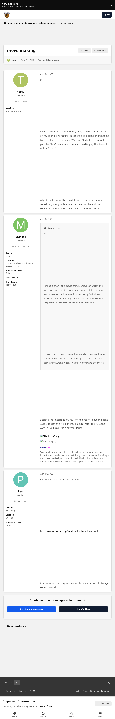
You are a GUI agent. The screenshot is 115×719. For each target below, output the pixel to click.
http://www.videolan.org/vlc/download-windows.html (69, 531)
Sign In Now (83, 609)
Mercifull (21, 236)
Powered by (97, 691)
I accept (105, 703)
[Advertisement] (57, 34)
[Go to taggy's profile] (8, 60)
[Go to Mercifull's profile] (20, 225)
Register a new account (31, 609)
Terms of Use (45, 706)
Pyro (21, 491)
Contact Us (10, 691)
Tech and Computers (48, 60)
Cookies (22, 691)
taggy (15, 60)
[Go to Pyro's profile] (20, 479)
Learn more (6, 5)
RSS (33, 691)
